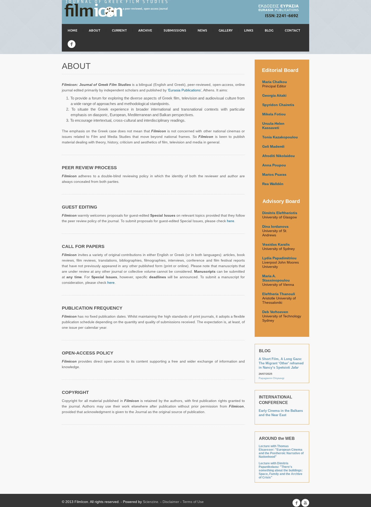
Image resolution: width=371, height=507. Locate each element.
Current (119, 30)
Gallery (226, 30)
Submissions (175, 30)
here (230, 221)
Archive (145, 30)
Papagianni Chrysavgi (271, 378)
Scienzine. (151, 502)
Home (72, 30)
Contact (292, 30)
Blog (269, 30)
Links (248, 30)
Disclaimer (171, 502)
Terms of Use (193, 502)
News (202, 30)
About (94, 30)
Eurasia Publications (184, 90)
